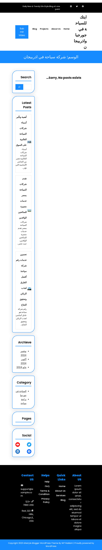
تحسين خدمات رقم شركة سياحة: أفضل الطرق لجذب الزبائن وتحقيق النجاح (21, 279)
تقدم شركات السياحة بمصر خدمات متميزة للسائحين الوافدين (22, 198)
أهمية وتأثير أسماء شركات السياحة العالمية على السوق (21, 130)
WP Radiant (67, 543)
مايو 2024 (21, 367)
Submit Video (22, 32)
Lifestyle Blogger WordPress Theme (41, 543)
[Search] (19, 87)
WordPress (51, 546)
